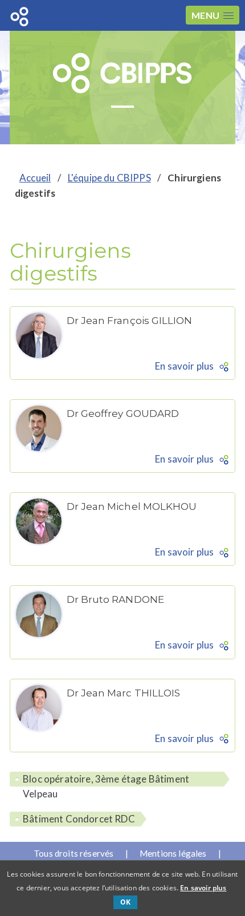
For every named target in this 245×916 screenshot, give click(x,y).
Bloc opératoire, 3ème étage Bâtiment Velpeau (106, 780)
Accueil (35, 178)
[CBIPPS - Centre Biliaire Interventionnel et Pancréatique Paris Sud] (122, 73)
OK (125, 902)
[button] (212, 15)
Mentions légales (173, 853)
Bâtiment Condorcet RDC (79, 819)
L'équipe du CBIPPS (109, 178)
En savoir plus (184, 366)
